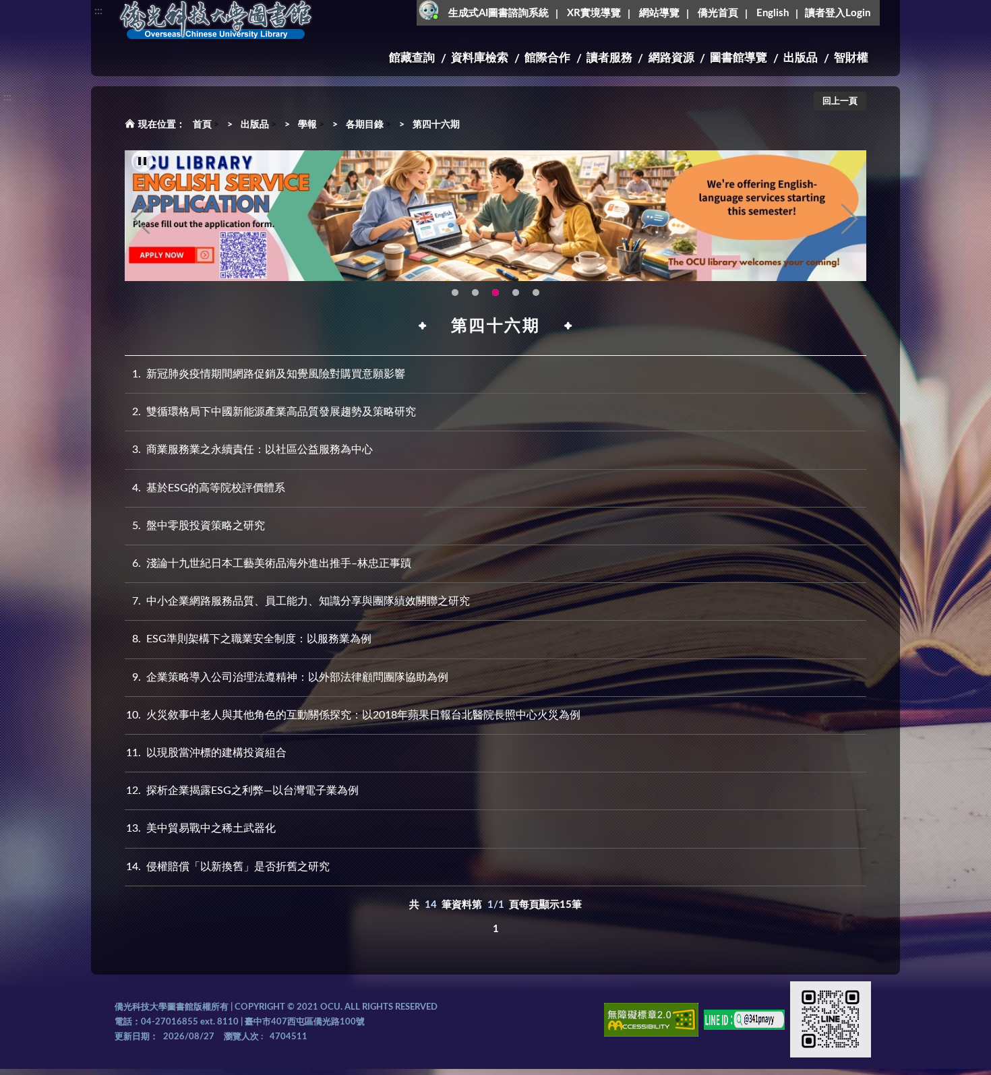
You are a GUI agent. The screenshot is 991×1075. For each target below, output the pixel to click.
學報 (307, 124)
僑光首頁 (718, 13)
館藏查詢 (412, 57)
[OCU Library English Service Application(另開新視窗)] (495, 215)
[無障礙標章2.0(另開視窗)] (651, 1022)
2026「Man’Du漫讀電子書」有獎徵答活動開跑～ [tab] (455, 292)
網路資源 (671, 57)
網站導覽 (659, 13)
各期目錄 (365, 124)
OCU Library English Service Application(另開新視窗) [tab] (495, 292)
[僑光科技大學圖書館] (215, 20)
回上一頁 (840, 101)
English (772, 13)
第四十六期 (436, 124)
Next (849, 219)
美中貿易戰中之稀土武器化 (201, 828)
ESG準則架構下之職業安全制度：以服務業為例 (251, 639)
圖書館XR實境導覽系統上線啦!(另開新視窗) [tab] (515, 292)
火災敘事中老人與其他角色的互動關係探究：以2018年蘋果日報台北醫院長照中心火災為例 (353, 715)
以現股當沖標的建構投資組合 (206, 752)
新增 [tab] (536, 292)
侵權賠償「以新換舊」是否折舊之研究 (228, 866)
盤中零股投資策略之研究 (198, 525)
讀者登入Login (837, 13)
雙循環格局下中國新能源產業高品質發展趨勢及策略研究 (274, 411)
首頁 (202, 124)
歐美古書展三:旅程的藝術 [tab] (475, 292)
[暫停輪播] (142, 161)
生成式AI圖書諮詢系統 (498, 13)
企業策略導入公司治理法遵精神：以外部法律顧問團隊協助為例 (290, 677)
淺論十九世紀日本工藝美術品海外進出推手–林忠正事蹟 (271, 563)
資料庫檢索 (479, 57)
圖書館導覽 (738, 57)
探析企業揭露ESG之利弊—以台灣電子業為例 (242, 790)
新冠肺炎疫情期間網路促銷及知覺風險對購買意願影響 (268, 374)
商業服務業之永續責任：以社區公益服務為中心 (252, 449)
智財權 (851, 57)
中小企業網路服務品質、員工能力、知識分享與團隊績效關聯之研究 (301, 601)
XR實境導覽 (594, 13)
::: (98, 10)
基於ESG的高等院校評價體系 (208, 488)
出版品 (800, 57)
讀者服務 (609, 57)
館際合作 (547, 57)
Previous (141, 219)
